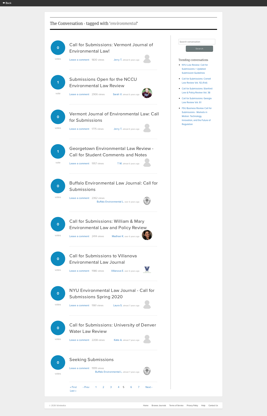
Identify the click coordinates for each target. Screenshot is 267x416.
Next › (148, 387)
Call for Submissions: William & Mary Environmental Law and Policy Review (108, 224)
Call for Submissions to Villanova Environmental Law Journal (103, 258)
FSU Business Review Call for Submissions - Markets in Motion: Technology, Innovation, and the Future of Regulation (197, 116)
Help (203, 405)
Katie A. (118, 340)
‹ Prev (86, 387)
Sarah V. (117, 94)
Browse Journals (159, 405)
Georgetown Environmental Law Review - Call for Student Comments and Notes (111, 151)
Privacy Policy (192, 405)
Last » (73, 391)
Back (8, 3)
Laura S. (117, 305)
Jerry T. (118, 60)
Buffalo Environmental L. (110, 201)
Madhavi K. (118, 236)
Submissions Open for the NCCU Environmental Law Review (103, 82)
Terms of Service (176, 405)
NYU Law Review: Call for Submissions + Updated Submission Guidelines (195, 68)
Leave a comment (79, 60)
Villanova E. (117, 271)
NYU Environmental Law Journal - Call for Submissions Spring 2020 (111, 293)
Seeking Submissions (91, 359)
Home (145, 405)
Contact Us (213, 405)
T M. (119, 163)
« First (73, 387)
